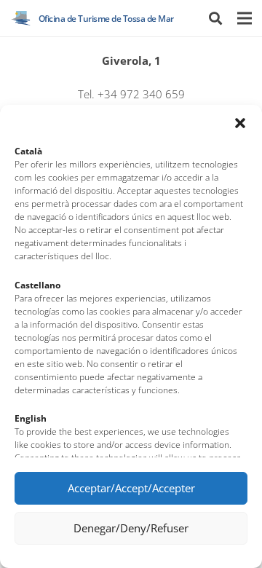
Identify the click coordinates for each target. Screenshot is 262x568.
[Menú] (244, 18)
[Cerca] (215, 18)
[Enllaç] (21, 18)
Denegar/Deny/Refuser (131, 528)
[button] (240, 123)
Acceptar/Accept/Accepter (131, 488)
